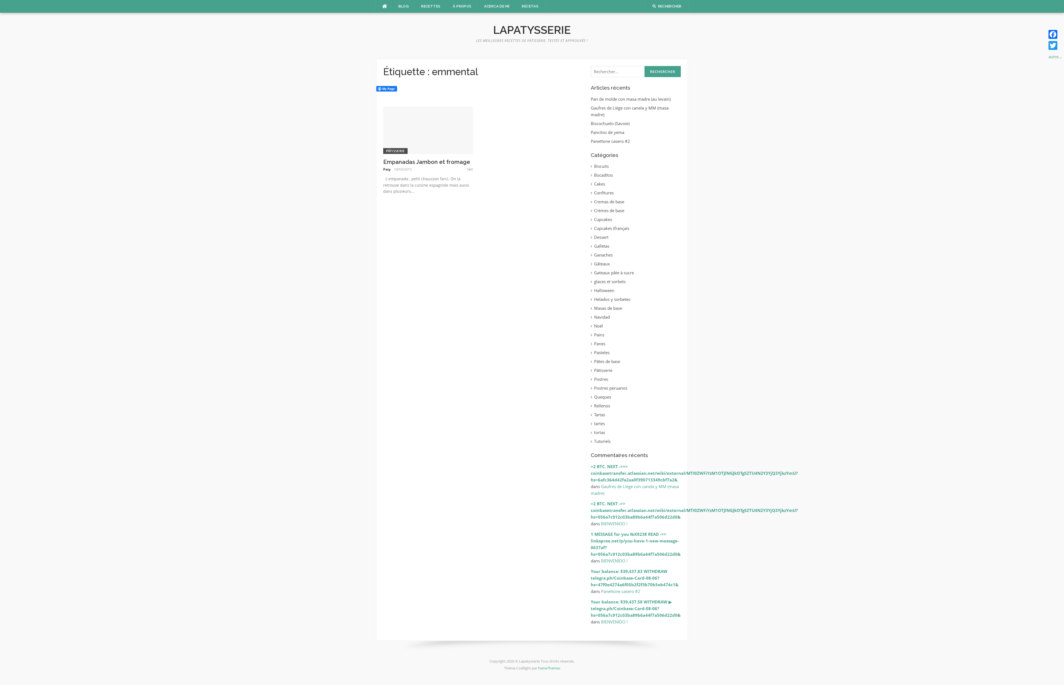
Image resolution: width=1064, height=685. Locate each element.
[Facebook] (1055, 34)
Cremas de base (609, 201)
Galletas (601, 246)
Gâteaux (602, 264)
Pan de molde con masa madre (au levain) (631, 99)
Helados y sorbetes (612, 299)
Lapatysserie (532, 29)
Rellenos (602, 406)
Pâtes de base (607, 361)
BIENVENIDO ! (614, 523)
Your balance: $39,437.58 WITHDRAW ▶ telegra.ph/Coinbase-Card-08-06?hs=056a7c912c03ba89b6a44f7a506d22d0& (636, 608)
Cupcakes (603, 219)
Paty (387, 169)
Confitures (604, 193)
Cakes (599, 184)
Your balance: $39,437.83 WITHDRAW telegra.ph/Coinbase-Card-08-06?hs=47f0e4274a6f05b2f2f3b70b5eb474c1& (634, 578)
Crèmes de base (609, 210)
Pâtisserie (395, 151)
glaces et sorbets (610, 281)
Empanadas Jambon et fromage (426, 162)
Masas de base (608, 308)
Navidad (602, 317)
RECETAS (530, 6)
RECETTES (430, 6)
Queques (602, 397)
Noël (598, 326)
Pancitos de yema (607, 132)
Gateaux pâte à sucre (614, 272)
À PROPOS (462, 6)
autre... (1055, 56)
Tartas (599, 414)
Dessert (601, 237)
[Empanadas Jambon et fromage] (428, 130)
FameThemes (549, 668)
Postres (601, 379)
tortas (599, 432)
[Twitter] (1055, 45)
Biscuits (601, 166)
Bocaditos (603, 175)
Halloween (604, 290)
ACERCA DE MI (497, 6)
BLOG (403, 6)
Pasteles (602, 352)
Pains (599, 335)
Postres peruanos (610, 388)
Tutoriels (602, 441)
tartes (599, 423)
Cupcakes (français (611, 228)
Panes (599, 343)
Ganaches (603, 255)
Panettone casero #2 (610, 141)
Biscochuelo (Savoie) (610, 123)
